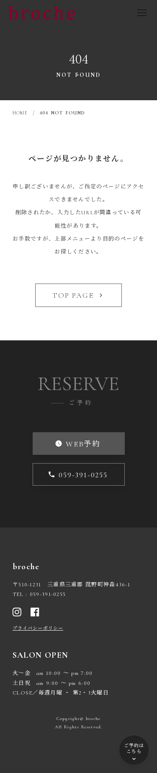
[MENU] (142, 12)
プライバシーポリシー (38, 628)
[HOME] (41, 12)
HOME (20, 113)
